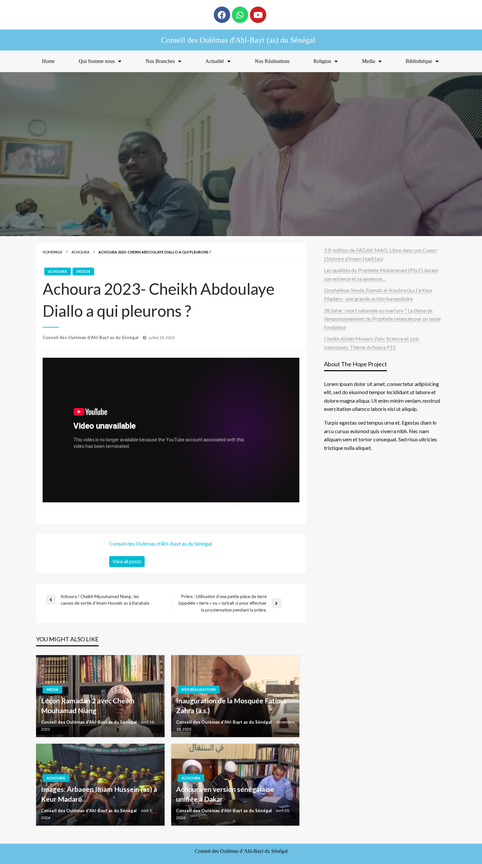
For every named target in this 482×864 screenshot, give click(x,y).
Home (48, 61)
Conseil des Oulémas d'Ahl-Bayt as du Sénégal (91, 337)
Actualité (214, 61)
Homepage (52, 252)
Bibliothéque (419, 61)
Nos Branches (160, 61)
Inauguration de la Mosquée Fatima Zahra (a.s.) (231, 705)
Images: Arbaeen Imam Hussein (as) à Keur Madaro (99, 794)
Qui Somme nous (97, 61)
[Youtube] (258, 15)
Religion (322, 61)
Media (368, 61)
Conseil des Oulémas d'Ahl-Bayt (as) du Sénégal (238, 40)
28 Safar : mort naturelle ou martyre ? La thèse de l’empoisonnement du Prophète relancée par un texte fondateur (382, 318)
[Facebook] (222, 15)
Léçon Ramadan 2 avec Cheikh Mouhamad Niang (87, 705)
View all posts (126, 561)
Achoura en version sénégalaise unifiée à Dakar (225, 794)
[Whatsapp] (240, 15)
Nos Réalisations (272, 61)
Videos (83, 271)
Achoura (80, 252)
